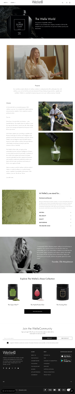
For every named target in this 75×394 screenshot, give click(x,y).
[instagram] (6, 368)
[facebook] (3, 368)
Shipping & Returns (49, 369)
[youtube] (18, 368)
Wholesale (47, 363)
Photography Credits (23, 389)
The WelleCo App (35, 366)
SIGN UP (49, 338)
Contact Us (47, 355)
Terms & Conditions (49, 372)
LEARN (12, 2)
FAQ (45, 358)
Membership (34, 374)
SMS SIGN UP (65, 338)
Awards (33, 369)
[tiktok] (9, 368)
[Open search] (62, 2)
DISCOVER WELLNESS (37, 311)
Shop (5, 2)
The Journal (34, 363)
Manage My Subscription (50, 360)
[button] (8, 391)
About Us (33, 355)
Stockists (46, 366)
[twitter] (12, 368)
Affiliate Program (35, 372)
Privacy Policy (47, 374)
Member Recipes (35, 360)
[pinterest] (15, 368)
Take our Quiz (34, 358)
